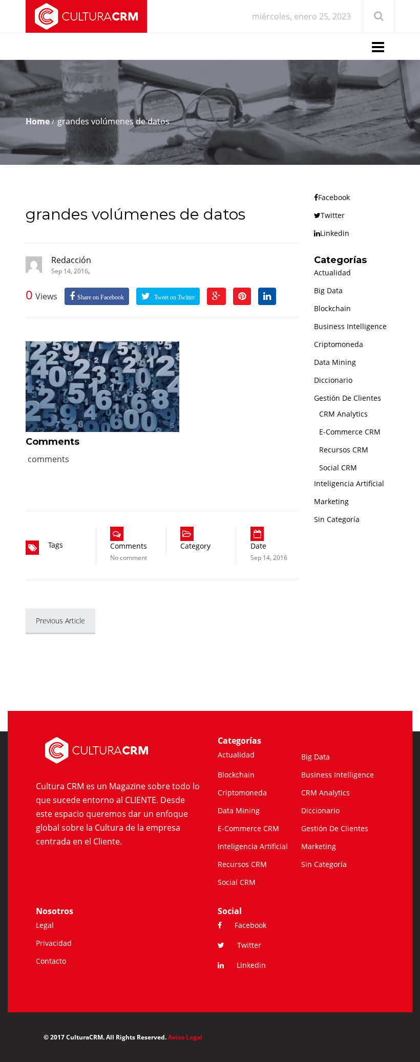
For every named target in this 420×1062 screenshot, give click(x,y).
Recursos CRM (343, 449)
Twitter (333, 215)
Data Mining (335, 362)
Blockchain (332, 308)
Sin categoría (337, 519)
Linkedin (334, 233)
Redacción (71, 260)
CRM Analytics (343, 414)
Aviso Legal (185, 1037)
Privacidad (54, 943)
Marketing (331, 501)
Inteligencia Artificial (349, 483)
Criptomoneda (338, 344)
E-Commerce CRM (350, 432)
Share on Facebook (100, 297)
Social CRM (338, 467)
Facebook (334, 197)
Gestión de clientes (347, 398)
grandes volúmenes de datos (135, 214)
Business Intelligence (350, 326)
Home (38, 121)
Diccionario (333, 380)
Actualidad (332, 272)
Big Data (328, 290)
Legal (45, 925)
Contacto (51, 961)
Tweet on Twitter (174, 297)
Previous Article (60, 620)
